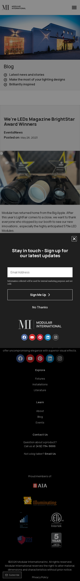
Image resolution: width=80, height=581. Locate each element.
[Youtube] (32, 337)
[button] (74, 239)
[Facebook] (24, 337)
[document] (40, 290)
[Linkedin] (48, 337)
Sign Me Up (38, 295)
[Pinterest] (40, 337)
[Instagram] (55, 337)
